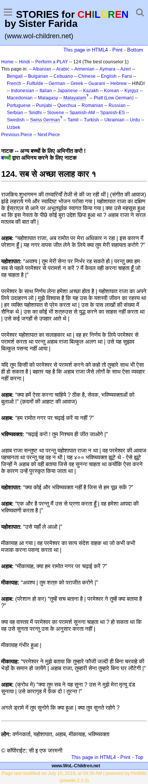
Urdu (135, 120)
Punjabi (44, 105)
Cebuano (63, 76)
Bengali (15, 76)
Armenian (84, 69)
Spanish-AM (82, 112)
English (109, 76)
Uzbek (13, 127)
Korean (111, 90)
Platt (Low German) (114, 98)
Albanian (42, 69)
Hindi (24, 61)
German (57, 83)
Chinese (87, 76)
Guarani (96, 83)
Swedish (16, 120)
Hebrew (118, 83)
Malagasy (48, 98)
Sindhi (35, 112)
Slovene (55, 112)
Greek (77, 83)
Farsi (127, 76)
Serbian (15, 112)
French (14, 83)
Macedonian (20, 98)
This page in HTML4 (85, 50)
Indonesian (22, 90)
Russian (117, 105)
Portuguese (19, 105)
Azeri (125, 69)
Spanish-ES (112, 112)
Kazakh (91, 90)
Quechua (66, 105)
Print (117, 50)
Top (139, 757)
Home (7, 61)
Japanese (67, 90)
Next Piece (49, 134)
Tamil (73, 120)
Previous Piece (16, 134)
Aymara (107, 69)
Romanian (92, 105)
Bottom (135, 50)
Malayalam (74, 98)
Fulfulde (35, 83)
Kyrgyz (131, 90)
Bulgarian (38, 76)
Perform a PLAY (51, 61)
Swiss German (45, 120)
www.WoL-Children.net (76, 765)
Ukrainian (114, 120)
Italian (45, 90)
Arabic (62, 69)
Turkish (91, 120)
